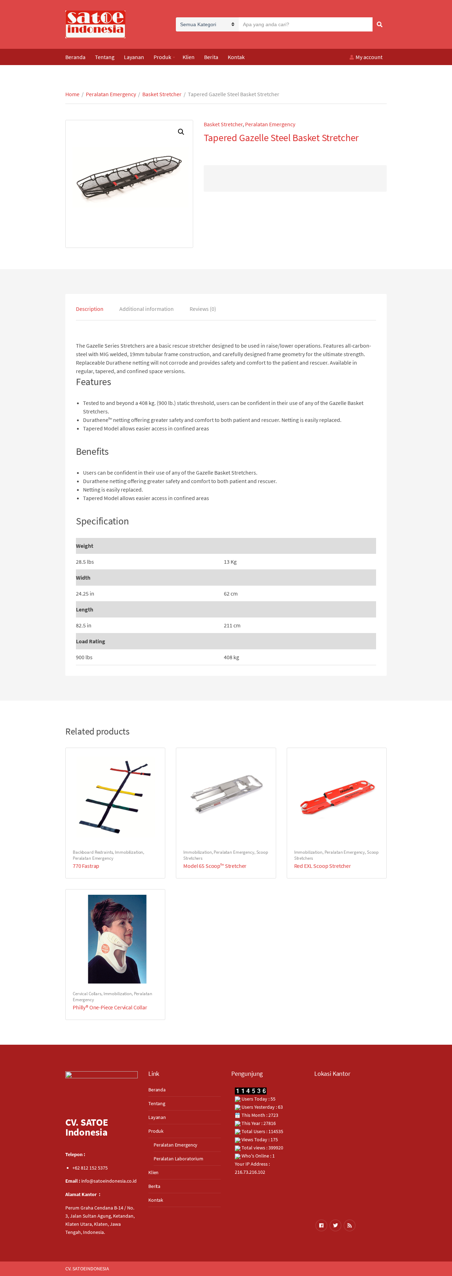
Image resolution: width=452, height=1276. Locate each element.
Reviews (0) (203, 308)
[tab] (89, 308)
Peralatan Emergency (111, 94)
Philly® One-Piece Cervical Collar (110, 1007)
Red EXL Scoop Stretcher (322, 865)
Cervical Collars (87, 994)
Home (72, 94)
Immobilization (129, 852)
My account (369, 56)
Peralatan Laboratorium (178, 1158)
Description (89, 308)
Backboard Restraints (93, 852)
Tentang (104, 56)
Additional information (146, 308)
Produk (162, 56)
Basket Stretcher (162, 94)
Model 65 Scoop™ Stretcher (214, 865)
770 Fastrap (86, 865)
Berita (211, 56)
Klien (189, 56)
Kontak (236, 56)
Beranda (75, 56)
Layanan (134, 56)
